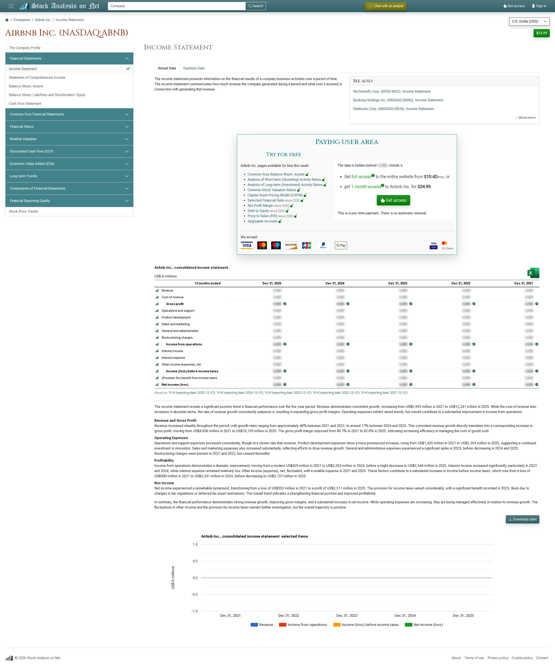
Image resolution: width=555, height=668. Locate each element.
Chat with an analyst (386, 6)
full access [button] (361, 176)
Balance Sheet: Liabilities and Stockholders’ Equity (47, 95)
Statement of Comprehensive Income (37, 77)
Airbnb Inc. (43, 20)
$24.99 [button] (541, 33)
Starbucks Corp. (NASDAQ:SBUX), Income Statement (393, 109)
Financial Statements (25, 58)
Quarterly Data (193, 68)
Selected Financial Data (274, 200)
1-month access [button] (366, 186)
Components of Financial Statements (37, 188)
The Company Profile (25, 48)
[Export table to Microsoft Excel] (533, 273)
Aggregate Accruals (263, 221)
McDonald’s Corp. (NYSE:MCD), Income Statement (391, 91)
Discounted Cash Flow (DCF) (32, 151)
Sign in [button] (540, 6)
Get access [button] (395, 200)
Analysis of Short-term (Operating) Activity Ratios (285, 179)
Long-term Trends (23, 176)
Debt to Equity (266, 211)
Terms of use (474, 658)
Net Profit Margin (268, 206)
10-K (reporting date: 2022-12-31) (336, 392)
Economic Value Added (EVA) (32, 164)
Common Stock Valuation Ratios (272, 190)
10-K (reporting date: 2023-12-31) (288, 392)
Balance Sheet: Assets (26, 86)
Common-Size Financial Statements (37, 114)
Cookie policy (522, 658)
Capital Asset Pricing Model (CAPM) (276, 195)
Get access (516, 6)
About (456, 658)
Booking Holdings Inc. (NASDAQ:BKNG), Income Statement (398, 100)
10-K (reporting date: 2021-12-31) (384, 392)
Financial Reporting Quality (30, 201)
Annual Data (167, 68)
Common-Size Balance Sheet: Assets (276, 174)
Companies (21, 20)
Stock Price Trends (23, 211)
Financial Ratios (22, 127)
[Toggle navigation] (11, 6)
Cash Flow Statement (25, 104)
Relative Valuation (23, 139)
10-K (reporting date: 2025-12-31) (191, 392)
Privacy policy (498, 658)
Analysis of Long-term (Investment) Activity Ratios (285, 185)
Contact (542, 658)
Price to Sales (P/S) (270, 216)
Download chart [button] (524, 519)
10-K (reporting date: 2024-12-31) (240, 392)
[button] (156, 290)
